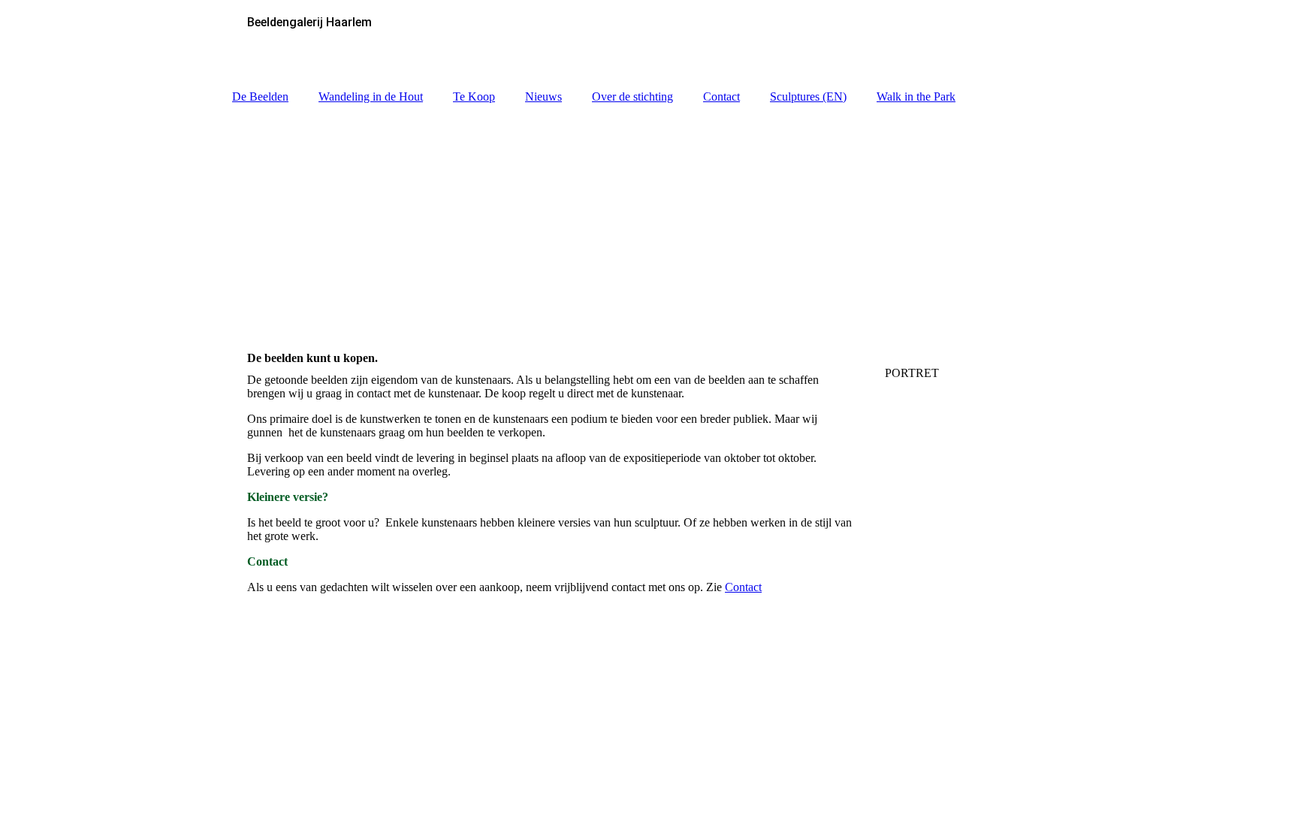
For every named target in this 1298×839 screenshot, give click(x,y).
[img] (649, 220)
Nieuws (543, 96)
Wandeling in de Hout (370, 96)
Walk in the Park (916, 96)
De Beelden (260, 96)
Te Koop (474, 96)
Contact (721, 96)
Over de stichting (632, 96)
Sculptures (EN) (808, 96)
